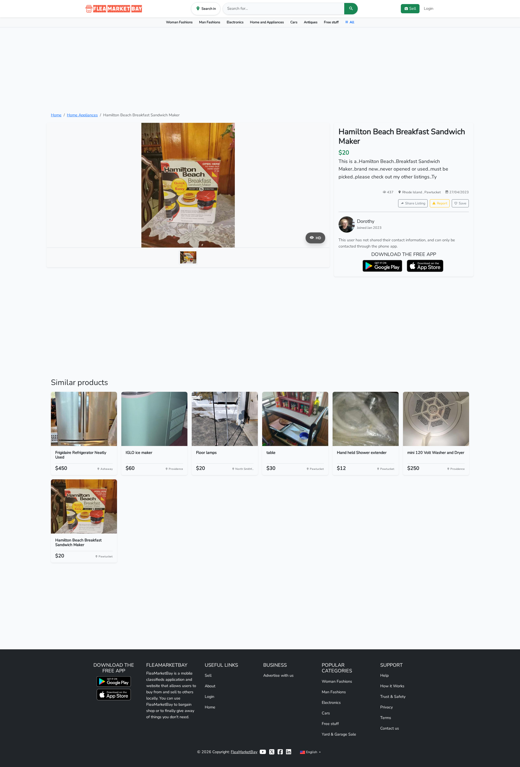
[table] (295, 419)
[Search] (351, 8)
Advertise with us (278, 675)
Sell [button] (412, 8)
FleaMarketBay (244, 752)
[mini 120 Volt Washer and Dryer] (436, 419)
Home (56, 115)
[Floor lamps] (225, 419)
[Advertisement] (260, 70)
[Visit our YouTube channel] (262, 752)
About (210, 686)
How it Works (392, 686)
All (352, 22)
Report (442, 203)
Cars (293, 22)
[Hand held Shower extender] (366, 419)
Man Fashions (209, 22)
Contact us (389, 728)
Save (462, 203)
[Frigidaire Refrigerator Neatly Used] (84, 419)
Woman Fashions (179, 22)
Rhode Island (412, 192)
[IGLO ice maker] (154, 419)
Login (428, 8)
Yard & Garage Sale (339, 734)
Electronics (235, 22)
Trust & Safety (392, 696)
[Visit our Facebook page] (280, 752)
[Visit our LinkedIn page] (288, 752)
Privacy (386, 707)
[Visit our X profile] (271, 752)
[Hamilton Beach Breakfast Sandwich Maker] (84, 506)
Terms (385, 717)
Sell (208, 675)
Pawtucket (432, 192)
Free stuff (331, 22)
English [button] (311, 752)
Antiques (310, 22)
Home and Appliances (267, 22)
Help (384, 675)
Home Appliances (82, 115)
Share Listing (415, 203)
